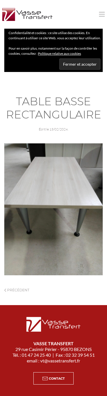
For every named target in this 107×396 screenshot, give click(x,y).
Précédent (17, 290)
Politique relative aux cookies (59, 53)
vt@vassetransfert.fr (60, 360)
